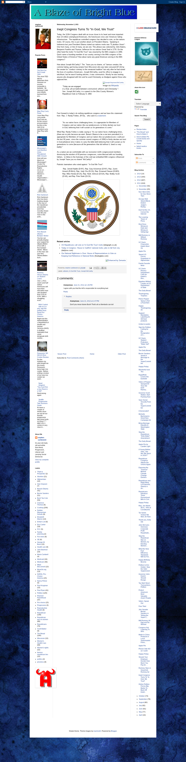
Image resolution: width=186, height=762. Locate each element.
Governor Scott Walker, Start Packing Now (144, 395)
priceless (40, 662)
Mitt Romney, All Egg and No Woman (144, 622)
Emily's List (41, 522)
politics (39, 659)
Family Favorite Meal (144, 264)
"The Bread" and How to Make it (143, 133)
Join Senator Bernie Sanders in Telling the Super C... (144, 613)
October (142, 696)
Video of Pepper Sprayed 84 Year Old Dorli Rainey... (145, 386)
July (140, 705)
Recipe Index (141, 129)
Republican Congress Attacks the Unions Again (145, 461)
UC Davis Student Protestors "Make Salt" (144, 341)
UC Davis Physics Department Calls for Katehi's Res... (144, 273)
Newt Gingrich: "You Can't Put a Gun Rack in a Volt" (42, 387)
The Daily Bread (145, 291)
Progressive (41, 605)
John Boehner (42, 550)
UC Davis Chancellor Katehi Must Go (144, 245)
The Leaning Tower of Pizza (143, 219)
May (140, 712)
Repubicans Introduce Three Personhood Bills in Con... (144, 495)
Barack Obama (42, 489)
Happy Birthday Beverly (144, 561)
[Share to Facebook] (102, 268)
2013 (139, 177)
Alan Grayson (42, 484)
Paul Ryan (41, 590)
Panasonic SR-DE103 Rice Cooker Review (43, 355)
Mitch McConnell (41, 566)
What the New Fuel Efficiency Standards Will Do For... (144, 553)
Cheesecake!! (144, 411)
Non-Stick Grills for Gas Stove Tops (145, 194)
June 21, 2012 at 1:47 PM (89, 301)
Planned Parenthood (41, 597)
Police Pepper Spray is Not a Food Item (144, 301)
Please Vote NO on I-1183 (144, 650)
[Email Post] (90, 268)
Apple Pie (142, 251)
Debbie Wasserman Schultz (41, 512)
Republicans (42, 624)
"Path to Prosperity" (41, 473)
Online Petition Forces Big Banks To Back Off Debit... (144, 688)
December (143, 186)
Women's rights (42, 648)
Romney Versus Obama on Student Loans (42, 275)
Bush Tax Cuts (42, 498)
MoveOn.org (41, 569)
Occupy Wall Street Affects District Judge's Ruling (144, 203)
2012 (139, 180)
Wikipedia (115, 86)
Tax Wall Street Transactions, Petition (145, 585)
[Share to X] (100, 268)
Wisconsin (41, 638)
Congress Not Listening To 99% (144, 630)
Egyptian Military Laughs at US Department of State (145, 284)
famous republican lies (42, 653)
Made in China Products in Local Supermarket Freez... (144, 639)
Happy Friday (144, 367)
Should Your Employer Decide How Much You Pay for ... (144, 661)
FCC (39, 529)
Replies (69, 297)
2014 (139, 174)
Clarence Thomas (40, 504)
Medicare (40, 562)
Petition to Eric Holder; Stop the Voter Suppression (144, 568)
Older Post (122, 354)
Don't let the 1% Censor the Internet (144, 212)
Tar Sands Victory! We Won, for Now (145, 515)
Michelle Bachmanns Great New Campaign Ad (145, 417)
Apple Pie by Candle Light (144, 445)
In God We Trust (74, 271)
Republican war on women (42, 618)
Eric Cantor (41, 525)
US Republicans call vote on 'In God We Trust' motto (82, 245)
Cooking (40, 508)
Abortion (40, 477)
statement (102, 116)
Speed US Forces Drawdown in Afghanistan (144, 257)
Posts (140, 158)
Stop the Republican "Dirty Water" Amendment (144, 435)
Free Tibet (142, 606)
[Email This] (95, 268)
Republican (41, 613)
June (141, 709)
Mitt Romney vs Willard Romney (144, 237)
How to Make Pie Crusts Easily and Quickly (143, 139)
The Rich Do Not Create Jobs (41, 72)
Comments (142, 163)
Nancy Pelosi (42, 581)
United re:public (144, 324)
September (143, 699)
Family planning (40, 533)
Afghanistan (41, 479)
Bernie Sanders (43, 493)
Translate (143, 109)
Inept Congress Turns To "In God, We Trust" (144, 678)
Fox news (40, 537)
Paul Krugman (42, 585)
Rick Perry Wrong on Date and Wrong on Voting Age (144, 228)
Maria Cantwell (42, 554)
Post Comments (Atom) (75, 358)
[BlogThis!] (97, 268)
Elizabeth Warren (40, 518)
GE (38, 539)
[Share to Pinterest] (105, 268)
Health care (41, 547)
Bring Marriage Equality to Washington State (144, 426)
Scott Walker (41, 629)
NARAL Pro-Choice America (41, 576)
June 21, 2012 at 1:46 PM (83, 285)
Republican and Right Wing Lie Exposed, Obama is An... (144, 484)
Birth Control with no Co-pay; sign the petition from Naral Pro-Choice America (42, 310)
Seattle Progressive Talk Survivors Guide (42, 402)
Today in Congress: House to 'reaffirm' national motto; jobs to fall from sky (90, 248)
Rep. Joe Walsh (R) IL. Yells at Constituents (145, 508)
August (141, 702)
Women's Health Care (41, 642)
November (143, 189)
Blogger (114, 731)
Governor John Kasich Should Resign (144, 577)
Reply (65, 292)
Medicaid (40, 559)
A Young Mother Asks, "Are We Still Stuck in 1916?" (145, 452)
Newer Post (62, 354)
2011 (139, 183)
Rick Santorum (42, 195)
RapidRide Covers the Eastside (144, 377)
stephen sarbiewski (42, 439)
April (141, 715)
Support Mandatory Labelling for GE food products (144, 317)
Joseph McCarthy (87, 271)
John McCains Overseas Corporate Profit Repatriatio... (144, 529)
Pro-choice (41, 602)
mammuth (97, 731)
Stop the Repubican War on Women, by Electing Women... (144, 541)
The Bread (41, 634)
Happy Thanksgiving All (145, 308)
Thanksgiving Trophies (144, 295)
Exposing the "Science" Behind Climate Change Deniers (143, 472)
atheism (65, 271)
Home (92, 354)
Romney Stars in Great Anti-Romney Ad (145, 670)
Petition (40, 593)
